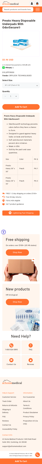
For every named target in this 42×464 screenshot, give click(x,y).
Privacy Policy (28, 417)
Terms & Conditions (27, 406)
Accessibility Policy (9, 429)
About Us (26, 401)
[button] (37, 3)
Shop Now (17, 252)
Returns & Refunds (9, 405)
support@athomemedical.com (14, 446)
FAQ (4, 417)
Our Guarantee (29, 397)
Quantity (6, 91)
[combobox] (17, 9)
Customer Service (9, 397)
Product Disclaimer (30, 412)
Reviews (5, 421)
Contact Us (6, 425)
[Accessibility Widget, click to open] (3, 232)
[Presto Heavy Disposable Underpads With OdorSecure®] (21, 43)
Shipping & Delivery (6, 411)
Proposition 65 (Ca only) (30, 422)
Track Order (7, 401)
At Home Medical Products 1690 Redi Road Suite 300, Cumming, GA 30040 (19, 440)
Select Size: (7, 80)
